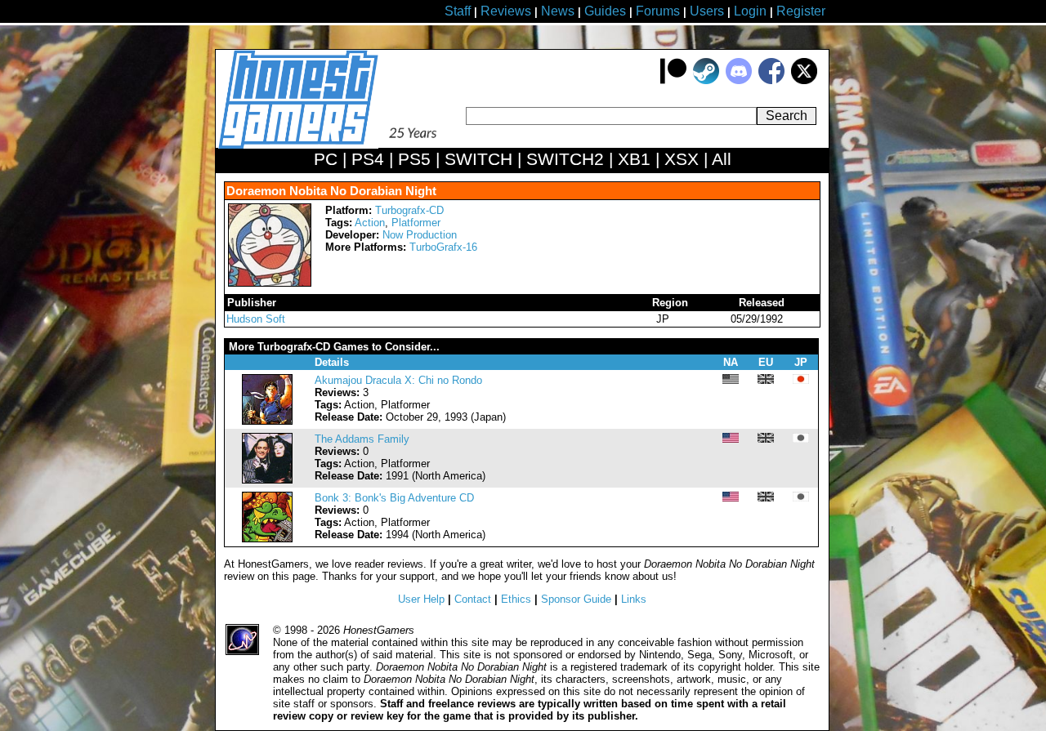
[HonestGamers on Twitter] (804, 80)
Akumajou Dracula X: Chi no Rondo (398, 380)
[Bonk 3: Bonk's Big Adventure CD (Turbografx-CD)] (267, 539)
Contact (472, 599)
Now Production (419, 235)
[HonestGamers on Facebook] (771, 80)
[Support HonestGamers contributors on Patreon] (673, 80)
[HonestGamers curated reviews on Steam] (706, 80)
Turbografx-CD (409, 210)
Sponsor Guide (576, 599)
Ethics (516, 599)
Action (370, 222)
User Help (421, 599)
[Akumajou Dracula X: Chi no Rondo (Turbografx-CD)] (267, 421)
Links (633, 599)
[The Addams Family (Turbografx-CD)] (267, 480)
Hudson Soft (255, 319)
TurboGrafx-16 (443, 247)
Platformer (415, 222)
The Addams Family (362, 439)
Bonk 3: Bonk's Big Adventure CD (394, 498)
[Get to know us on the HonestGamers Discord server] (739, 80)
